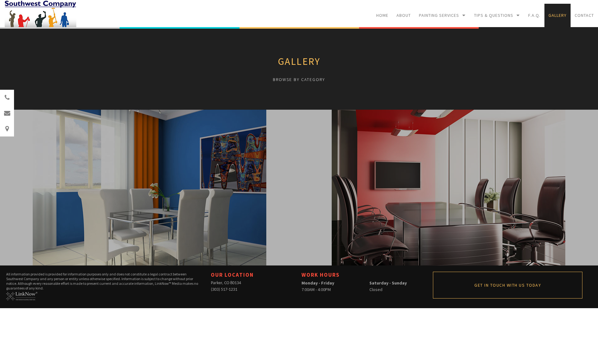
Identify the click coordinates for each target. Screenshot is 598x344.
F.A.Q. (534, 15)
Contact (584, 15)
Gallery (557, 15)
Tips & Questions (493, 15)
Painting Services (439, 15)
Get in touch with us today (507, 285)
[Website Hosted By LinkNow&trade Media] (21, 295)
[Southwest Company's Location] (7, 129)
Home (382, 15)
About (403, 15)
